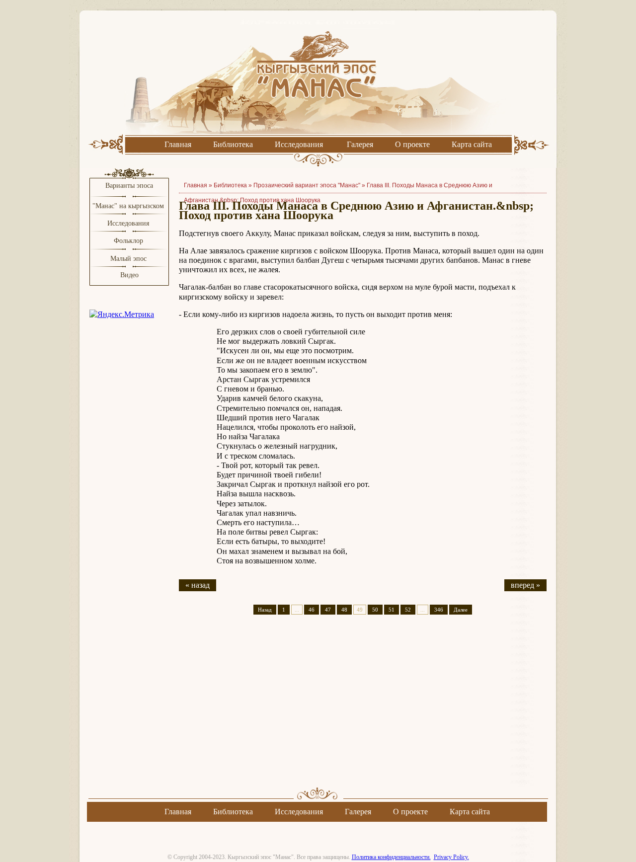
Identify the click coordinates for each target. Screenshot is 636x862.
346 (438, 610)
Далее (461, 610)
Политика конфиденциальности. (391, 857)
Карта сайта (472, 144)
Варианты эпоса (129, 185)
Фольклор (128, 240)
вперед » (525, 585)
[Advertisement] (363, 709)
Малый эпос (128, 258)
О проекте (412, 144)
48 (344, 610)
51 (392, 610)
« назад (197, 585)
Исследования (299, 144)
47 (328, 610)
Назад (265, 610)
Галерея (360, 144)
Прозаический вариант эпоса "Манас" (306, 185)
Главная (177, 144)
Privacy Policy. (451, 857)
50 (375, 610)
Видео (129, 275)
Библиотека (233, 144)
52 (408, 610)
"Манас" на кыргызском (129, 206)
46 (312, 610)
